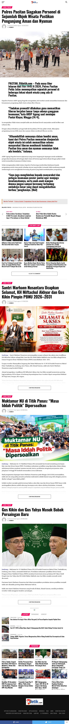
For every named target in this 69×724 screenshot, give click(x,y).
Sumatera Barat (22, 711)
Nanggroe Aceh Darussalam (13, 713)
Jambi (51, 711)
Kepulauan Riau (33, 711)
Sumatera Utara (27, 713)
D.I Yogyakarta (44, 713)
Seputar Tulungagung (10, 711)
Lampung (36, 713)
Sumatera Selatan (60, 711)
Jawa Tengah (53, 713)
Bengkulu (41, 711)
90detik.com (25, 83)
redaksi (11, 27)
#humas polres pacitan (34, 207)
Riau (47, 711)
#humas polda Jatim (19, 207)
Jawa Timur (62, 713)
